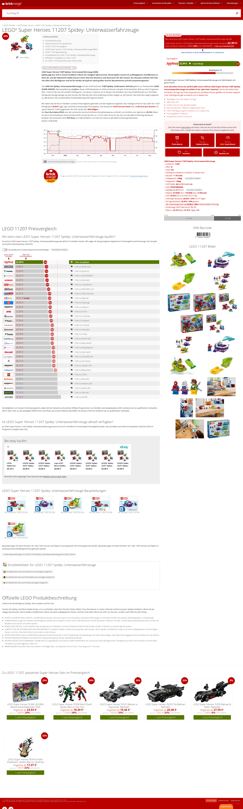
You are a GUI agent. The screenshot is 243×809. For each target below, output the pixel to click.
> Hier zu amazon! (81, 307)
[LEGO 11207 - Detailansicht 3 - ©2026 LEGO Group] (184, 260)
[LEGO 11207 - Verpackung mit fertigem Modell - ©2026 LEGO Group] (215, 323)
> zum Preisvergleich (25, 717)
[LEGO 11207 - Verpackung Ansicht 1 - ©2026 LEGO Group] (204, 302)
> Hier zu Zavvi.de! (81, 392)
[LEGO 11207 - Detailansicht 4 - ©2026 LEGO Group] (184, 281)
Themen (186, 3)
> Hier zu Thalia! (80, 334)
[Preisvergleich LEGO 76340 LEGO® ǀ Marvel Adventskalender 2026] (26, 691)
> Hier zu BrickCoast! (82, 266)
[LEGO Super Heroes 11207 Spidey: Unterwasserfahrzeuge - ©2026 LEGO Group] (22, 44)
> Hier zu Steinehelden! (83, 275)
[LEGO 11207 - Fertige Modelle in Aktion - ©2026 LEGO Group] (221, 386)
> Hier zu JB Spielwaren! (83, 347)
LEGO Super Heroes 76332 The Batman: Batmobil (166, 706)
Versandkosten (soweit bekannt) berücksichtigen (28, 249)
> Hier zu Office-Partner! (84, 293)
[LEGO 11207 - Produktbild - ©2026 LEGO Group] (227, 302)
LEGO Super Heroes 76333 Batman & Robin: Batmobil (212, 706)
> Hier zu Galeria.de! (82, 388)
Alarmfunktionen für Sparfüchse (58, 43)
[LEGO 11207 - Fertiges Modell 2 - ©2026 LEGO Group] (187, 407)
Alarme (210, 3)
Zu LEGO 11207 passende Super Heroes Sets (63, 60)
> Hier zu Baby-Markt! (82, 343)
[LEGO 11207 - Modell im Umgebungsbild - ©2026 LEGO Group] (210, 407)
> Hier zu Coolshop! (82, 316)
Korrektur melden (193, 178)
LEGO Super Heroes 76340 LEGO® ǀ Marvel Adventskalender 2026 (25, 706)
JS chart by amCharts (55, 131)
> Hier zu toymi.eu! (81, 271)
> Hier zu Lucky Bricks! (83, 284)
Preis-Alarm (186, 127)
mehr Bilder (24, 57)
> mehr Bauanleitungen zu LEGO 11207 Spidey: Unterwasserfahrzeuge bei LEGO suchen (39, 554)
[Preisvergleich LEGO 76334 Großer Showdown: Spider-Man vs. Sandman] (25, 746)
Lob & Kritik (226, 806)
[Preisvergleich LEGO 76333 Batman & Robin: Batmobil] (212, 691)
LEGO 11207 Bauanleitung (56, 52)
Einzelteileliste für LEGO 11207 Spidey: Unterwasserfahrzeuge (70, 55)
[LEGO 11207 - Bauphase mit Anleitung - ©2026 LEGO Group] (190, 428)
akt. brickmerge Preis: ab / (192, 204)
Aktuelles (161, 3)
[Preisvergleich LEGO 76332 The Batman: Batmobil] (165, 691)
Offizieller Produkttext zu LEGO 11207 (60, 58)
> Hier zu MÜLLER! (81, 379)
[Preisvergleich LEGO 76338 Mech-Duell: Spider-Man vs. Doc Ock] (72, 691)
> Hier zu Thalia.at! (81, 320)
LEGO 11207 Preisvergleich (56, 46)
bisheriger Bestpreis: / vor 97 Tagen (185, 198)
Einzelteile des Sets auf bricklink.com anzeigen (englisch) (29, 571)
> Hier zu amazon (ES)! (83, 383)
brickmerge (211, 800)
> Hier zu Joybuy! (81, 262)
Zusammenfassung (53, 40)
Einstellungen (232, 3)
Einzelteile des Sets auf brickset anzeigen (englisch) (26, 582)
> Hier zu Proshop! (81, 325)
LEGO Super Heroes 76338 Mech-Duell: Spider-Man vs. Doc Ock (72, 706)
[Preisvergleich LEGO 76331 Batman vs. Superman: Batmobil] (119, 691)
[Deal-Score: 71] (202, 73)
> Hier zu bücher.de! (82, 338)
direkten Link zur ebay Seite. (55, 476)
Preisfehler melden (59, 249)
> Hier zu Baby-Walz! (82, 370)
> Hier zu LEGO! (80, 374)
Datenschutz (223, 800)
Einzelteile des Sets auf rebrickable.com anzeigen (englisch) (30, 577)
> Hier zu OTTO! (80, 311)
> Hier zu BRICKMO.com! (84, 289)
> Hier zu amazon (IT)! (83, 365)
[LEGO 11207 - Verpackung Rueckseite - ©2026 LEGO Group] (179, 302)
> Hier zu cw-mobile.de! (83, 356)
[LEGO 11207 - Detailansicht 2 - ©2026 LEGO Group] (221, 260)
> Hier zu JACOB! (80, 397)
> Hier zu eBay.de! (81, 298)
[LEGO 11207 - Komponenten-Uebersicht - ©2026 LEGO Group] (187, 386)
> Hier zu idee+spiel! (82, 352)
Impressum (235, 800)
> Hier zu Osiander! (82, 329)
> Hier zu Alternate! (82, 280)
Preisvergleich (139, 3)
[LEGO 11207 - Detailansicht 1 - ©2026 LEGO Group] (221, 281)
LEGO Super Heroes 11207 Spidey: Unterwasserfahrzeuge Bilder (71, 49)
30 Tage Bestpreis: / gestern (182, 201)
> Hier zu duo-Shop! (82, 361)
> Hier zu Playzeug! (81, 302)
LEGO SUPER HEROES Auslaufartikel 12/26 (59, 68)
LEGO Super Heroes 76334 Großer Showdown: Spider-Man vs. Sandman (25, 761)
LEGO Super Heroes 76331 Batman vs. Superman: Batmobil (119, 706)
